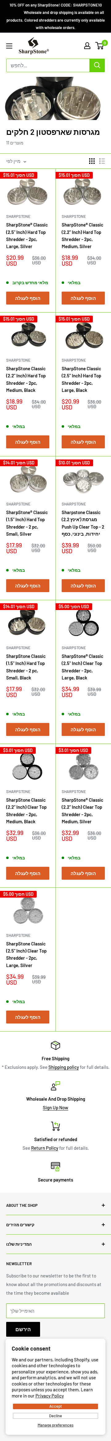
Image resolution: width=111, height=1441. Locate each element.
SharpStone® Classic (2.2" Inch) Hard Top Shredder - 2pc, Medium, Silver (82, 235)
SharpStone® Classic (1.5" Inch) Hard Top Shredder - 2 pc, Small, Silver (27, 523)
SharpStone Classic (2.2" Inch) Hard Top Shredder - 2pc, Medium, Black (26, 379)
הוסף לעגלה (27, 298)
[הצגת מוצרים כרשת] (92, 161)
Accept (55, 1406)
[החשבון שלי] (87, 45)
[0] (100, 45)
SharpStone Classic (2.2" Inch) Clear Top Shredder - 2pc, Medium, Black (26, 810)
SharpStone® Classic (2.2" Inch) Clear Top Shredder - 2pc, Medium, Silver (82, 810)
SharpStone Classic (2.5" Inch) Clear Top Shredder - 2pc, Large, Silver (26, 954)
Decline (55, 1415)
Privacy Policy (49, 1395)
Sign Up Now (55, 1107)
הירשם (23, 1329)
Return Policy (44, 1148)
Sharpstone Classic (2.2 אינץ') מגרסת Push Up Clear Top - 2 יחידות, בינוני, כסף (83, 523)
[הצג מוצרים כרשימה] (102, 161)
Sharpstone (18, 216)
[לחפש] (97, 65)
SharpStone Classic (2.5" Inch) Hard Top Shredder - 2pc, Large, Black (81, 379)
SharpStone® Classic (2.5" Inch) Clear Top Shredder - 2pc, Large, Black (82, 666)
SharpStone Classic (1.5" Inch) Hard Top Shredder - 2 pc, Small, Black (26, 666)
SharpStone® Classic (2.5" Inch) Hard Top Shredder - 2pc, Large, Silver (27, 235)
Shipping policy (63, 1067)
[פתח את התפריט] (9, 46)
